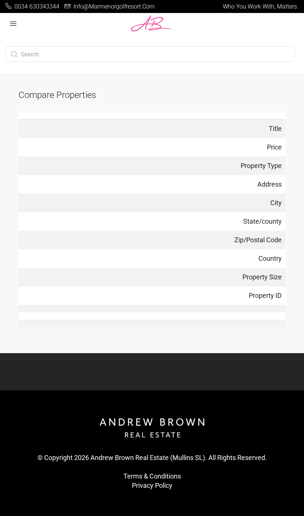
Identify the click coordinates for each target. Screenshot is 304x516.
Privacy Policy (152, 485)
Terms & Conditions (152, 476)
